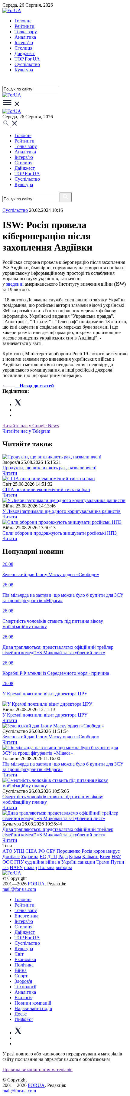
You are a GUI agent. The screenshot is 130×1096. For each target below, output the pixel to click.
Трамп (102, 862)
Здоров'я (23, 981)
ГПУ (19, 862)
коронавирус (106, 851)
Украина (29, 856)
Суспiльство (27, 64)
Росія (87, 851)
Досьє (21, 1013)
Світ (19, 954)
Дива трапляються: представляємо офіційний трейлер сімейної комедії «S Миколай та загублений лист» (57, 832)
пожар (30, 867)
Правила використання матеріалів (37, 1069)
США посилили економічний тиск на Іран (46, 489)
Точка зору (26, 31)
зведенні (15, 284)
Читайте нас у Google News (30, 425)
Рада (63, 856)
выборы (64, 867)
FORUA (36, 883)
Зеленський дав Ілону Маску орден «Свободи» (50, 736)
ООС (7, 862)
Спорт (21, 975)
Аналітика (25, 37)
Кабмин (90, 856)
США (31, 851)
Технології (25, 986)
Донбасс (11, 856)
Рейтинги (24, 26)
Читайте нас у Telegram (26, 431)
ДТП (52, 856)
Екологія (23, 997)
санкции (86, 862)
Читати (9, 473)
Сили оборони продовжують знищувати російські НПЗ (59, 533)
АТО (7, 851)
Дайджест (25, 53)
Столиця (23, 48)
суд (28, 862)
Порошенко (68, 851)
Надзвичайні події (33, 1008)
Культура (24, 69)
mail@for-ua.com (19, 889)
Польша (46, 867)
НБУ (116, 856)
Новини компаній (33, 1003)
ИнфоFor (24, 1019)
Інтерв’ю (24, 42)
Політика (24, 964)
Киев (105, 856)
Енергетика (26, 915)
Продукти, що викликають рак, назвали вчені (49, 467)
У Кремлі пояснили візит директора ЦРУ (44, 714)
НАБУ (16, 867)
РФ (41, 851)
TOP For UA (27, 58)
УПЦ (19, 851)
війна (38, 862)
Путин (117, 862)
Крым (75, 856)
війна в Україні (60, 862)
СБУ (50, 851)
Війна (21, 970)
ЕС (43, 856)
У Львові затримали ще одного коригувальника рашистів (61, 511)
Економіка (25, 959)
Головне (23, 20)
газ (5, 867)
